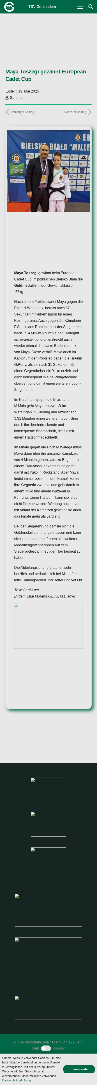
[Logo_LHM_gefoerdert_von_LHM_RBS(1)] (48, 910)
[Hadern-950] (48, 865)
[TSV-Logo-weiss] (9, 6)
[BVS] (48, 1007)
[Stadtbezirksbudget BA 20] (48, 961)
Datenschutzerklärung (16, 1080)
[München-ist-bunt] (48, 824)
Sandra (16, 97)
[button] (80, 6)
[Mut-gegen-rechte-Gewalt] (48, 789)
